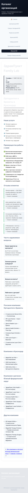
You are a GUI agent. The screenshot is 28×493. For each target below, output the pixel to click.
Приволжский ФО (14, 33)
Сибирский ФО (14, 42)
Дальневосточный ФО (14, 46)
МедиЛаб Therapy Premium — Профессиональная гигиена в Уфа (13, 430)
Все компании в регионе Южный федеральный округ (14, 451)
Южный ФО (14, 51)
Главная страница (16, 453)
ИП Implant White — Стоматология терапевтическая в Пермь (13, 423)
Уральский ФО (14, 37)
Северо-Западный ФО (14, 28)
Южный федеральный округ (14, 12)
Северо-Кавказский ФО (14, 55)
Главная (3, 12)
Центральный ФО (14, 24)
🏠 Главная (14, 19)
